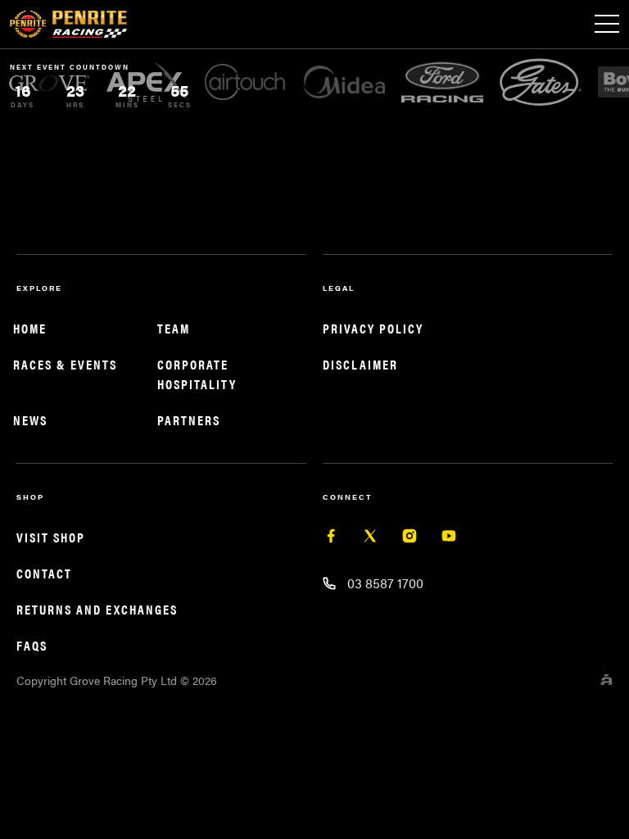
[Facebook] (331, 538)
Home (30, 328)
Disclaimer (360, 364)
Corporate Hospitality (197, 374)
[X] (370, 538)
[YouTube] (449, 538)
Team (173, 328)
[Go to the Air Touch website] (239, 82)
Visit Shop (50, 537)
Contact (44, 573)
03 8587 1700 (385, 583)
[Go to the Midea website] (337, 82)
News (30, 419)
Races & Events (65, 364)
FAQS (32, 645)
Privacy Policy (373, 328)
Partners (188, 419)
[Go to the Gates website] (534, 81)
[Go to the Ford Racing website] (436, 81)
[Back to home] (68, 25)
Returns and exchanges (97, 609)
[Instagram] (409, 538)
